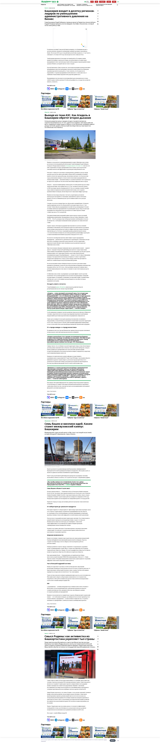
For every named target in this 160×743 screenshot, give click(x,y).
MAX (114, 1)
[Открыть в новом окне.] (50, 88)
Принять (113, 740)
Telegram (102, 1)
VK (92, 1)
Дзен (109, 1)
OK (96, 1)
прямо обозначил (60, 287)
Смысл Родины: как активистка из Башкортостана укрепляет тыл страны (66, 5)
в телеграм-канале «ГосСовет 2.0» (74, 166)
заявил (68, 484)
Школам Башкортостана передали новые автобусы (104, 5)
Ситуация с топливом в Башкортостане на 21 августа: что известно (84, 5)
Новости (43, 4)
